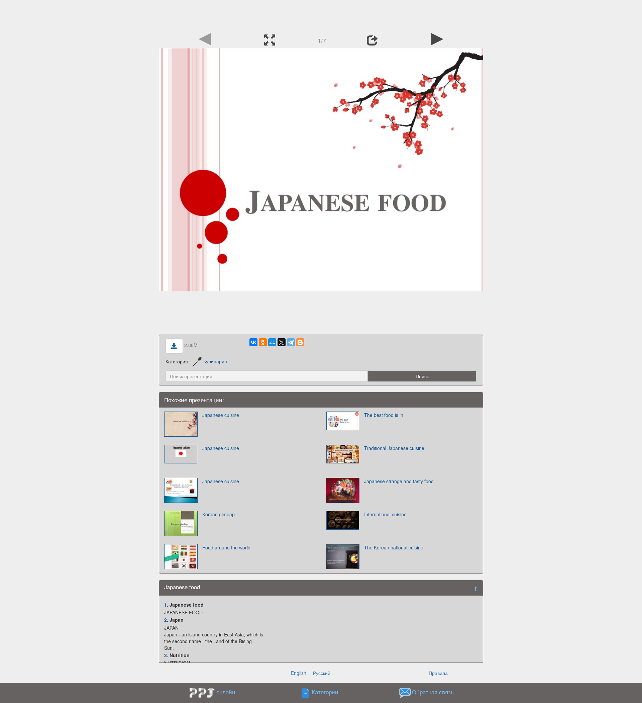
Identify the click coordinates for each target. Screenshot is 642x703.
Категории (325, 692)
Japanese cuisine (220, 415)
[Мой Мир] (272, 342)
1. (166, 604)
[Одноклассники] (263, 342)
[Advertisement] (321, 15)
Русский (321, 673)
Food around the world (226, 547)
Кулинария (215, 361)
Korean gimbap (218, 514)
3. (166, 655)
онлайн (225, 692)
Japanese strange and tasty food (399, 481)
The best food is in (383, 415)
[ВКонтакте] (253, 342)
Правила (438, 673)
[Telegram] (291, 342)
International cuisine (385, 514)
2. (166, 619)
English (298, 673)
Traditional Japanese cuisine (394, 448)
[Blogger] (300, 342)
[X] (282, 342)
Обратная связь (433, 692)
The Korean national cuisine (393, 547)
